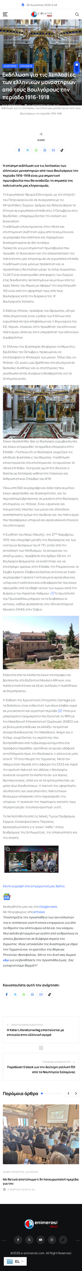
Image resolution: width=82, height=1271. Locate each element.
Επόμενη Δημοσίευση (56, 1062)
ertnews (39, 912)
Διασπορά (32, 1172)
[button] (68, 1093)
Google (44, 906)
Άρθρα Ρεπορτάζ (13, 1172)
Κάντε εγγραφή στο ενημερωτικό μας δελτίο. (34, 886)
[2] (60, 711)
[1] (52, 593)
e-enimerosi (14, 105)
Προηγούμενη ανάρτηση (27, 1025)
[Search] (77, 14)
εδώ (6, 960)
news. (53, 906)
